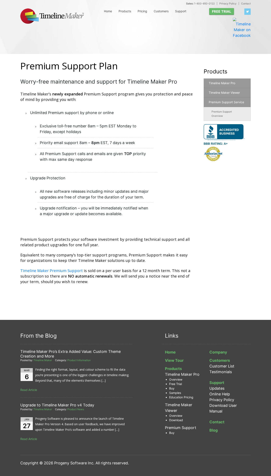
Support (180, 11)
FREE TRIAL (221, 11)
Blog (213, 430)
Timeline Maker (42, 360)
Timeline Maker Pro (222, 83)
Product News (75, 409)
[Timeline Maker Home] (52, 16)
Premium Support (180, 427)
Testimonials (220, 372)
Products (125, 11)
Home (108, 11)
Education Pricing (181, 397)
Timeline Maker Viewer (224, 92)
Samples (175, 393)
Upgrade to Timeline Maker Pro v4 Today (57, 405)
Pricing (142, 11)
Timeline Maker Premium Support (51, 270)
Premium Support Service (226, 102)
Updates (216, 388)
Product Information (79, 360)
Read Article (28, 390)
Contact (246, 3)
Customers (161, 11)
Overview (175, 379)
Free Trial (175, 384)
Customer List (221, 366)
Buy (171, 388)
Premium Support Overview (222, 113)
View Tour (174, 360)
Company (218, 352)
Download (176, 420)
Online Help (219, 394)
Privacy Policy (227, 3)
